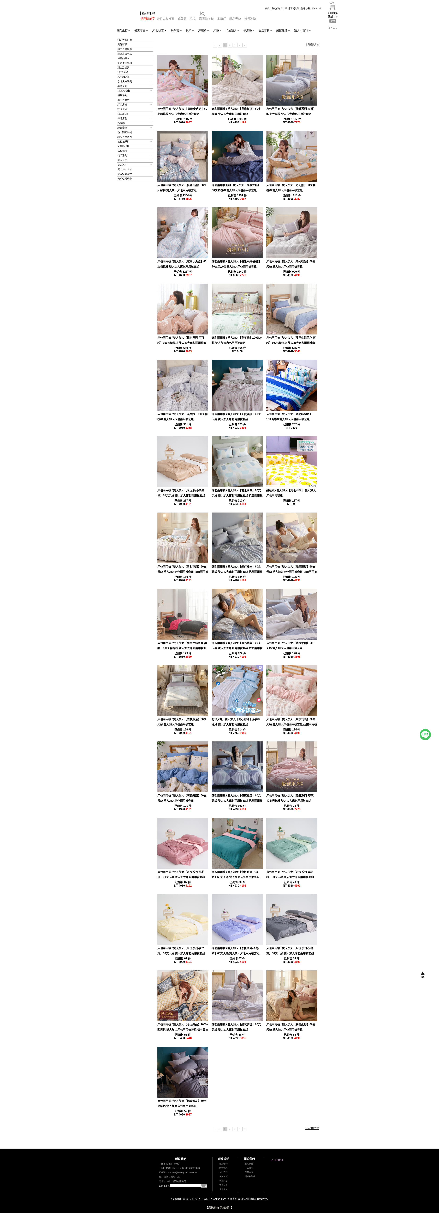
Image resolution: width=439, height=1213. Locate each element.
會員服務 (223, 1189)
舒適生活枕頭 (124, 63)
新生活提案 (123, 67)
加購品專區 (123, 58)
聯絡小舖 (305, 8)
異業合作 (249, 1172)
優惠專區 (139, 30)
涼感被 (202, 30)
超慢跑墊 (250, 18)
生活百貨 (264, 30)
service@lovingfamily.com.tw (182, 1172)
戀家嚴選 (281, 30)
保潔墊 (248, 30)
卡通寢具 (231, 30)
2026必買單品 (124, 53)
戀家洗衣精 (206, 18)
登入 (267, 8)
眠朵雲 (182, 18)
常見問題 (223, 1181)
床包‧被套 (158, 30)
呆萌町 (221, 18)
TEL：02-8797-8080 (169, 1163)
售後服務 (223, 1176)
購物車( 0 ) (278, 8)
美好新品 (122, 44)
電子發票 (223, 1185)
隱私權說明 (250, 1176)
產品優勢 (223, 1163)
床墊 (216, 30)
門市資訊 (294, 8)
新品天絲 (235, 18)
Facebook (317, 8)
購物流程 (223, 1168)
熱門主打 (122, 30)
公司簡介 (249, 1163)
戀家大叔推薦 (165, 18)
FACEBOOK (277, 1160)
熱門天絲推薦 (124, 49)
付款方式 (223, 1172)
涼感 (193, 18)
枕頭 (188, 30)
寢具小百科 (301, 30)
